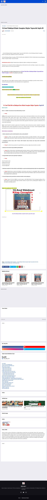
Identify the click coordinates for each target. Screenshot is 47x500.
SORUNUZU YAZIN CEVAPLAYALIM (8, 386)
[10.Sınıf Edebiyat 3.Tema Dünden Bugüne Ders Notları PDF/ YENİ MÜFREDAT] (12, 403)
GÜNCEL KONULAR (5, 387)
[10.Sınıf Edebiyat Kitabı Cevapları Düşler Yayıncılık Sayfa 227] (9, 278)
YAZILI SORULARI (5, 381)
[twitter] (34, 349)
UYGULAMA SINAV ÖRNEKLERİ (7, 382)
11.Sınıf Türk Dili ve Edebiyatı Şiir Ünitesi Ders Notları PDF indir (34, 407)
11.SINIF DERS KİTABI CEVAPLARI (8, 373)
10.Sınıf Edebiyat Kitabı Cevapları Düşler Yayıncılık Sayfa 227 (8, 283)
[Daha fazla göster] (24, 267)
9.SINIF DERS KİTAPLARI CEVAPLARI (8, 371)
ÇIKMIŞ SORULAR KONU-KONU (7, 380)
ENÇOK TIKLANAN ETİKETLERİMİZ (8, 377)
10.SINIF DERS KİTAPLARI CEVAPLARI (9, 372)
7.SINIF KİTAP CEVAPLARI (6, 369)
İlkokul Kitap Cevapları (6, 366)
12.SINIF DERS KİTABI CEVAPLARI (8, 374)
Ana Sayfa (4, 363)
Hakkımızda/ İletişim (25, 497)
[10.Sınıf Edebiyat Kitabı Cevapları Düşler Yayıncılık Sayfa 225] (38, 278)
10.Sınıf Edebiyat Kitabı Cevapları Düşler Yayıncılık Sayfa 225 (37, 283)
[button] (1, 1)
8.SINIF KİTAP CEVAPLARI (6, 370)
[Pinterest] (20, 267)
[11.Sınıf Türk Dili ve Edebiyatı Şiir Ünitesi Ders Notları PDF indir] (34, 403)
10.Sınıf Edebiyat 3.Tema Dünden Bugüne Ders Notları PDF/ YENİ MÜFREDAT (12, 407)
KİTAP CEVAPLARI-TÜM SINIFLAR (8, 365)
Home (19, 497)
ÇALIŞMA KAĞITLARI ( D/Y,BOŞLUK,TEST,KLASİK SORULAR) (13, 379)
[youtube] (34, 347)
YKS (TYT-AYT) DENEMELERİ (7, 364)
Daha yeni (3, 319)
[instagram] (12, 349)
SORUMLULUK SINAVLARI (6, 383)
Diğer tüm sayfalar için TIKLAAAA (23, 97)
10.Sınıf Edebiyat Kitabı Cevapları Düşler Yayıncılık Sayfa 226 (23, 283)
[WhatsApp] (17, 267)
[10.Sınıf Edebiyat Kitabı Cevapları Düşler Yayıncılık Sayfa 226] (23, 278)
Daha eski (44, 319)
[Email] (22, 267)
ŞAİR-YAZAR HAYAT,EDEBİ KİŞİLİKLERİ (9, 375)
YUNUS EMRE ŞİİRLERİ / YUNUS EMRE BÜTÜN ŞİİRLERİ (11, 378)
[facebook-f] (12, 347)
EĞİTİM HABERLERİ (5, 388)
